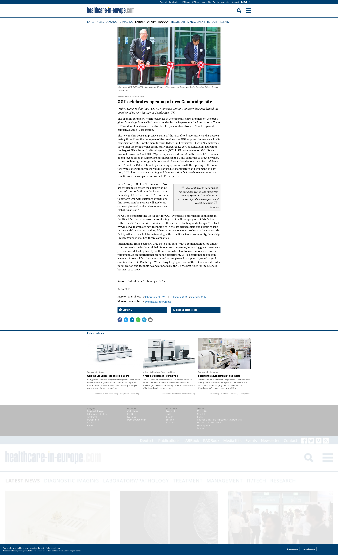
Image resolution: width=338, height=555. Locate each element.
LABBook (186, 2)
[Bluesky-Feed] (245, 2)
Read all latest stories (186, 309)
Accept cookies (309, 549)
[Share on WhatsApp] (138, 319)
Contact (235, 2)
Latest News (95, 21)
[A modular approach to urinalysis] (169, 353)
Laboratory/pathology (152, 21)
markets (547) (199, 297)
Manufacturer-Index (136, 419)
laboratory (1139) (155, 297)
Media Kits (206, 2)
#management (245, 393)
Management (196, 21)
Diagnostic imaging (119, 21)
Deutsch (163, 2)
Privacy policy (203, 425)
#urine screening (188, 393)
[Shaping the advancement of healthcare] (224, 353)
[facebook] (242, 2)
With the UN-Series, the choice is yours (108, 375)
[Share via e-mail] (150, 319)
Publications (174, 2)
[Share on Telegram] (144, 319)
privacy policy (22, 551)
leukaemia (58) (178, 297)
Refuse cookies (292, 549)
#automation (166, 393)
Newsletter (225, 2)
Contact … (127, 309)
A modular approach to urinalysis (160, 375)
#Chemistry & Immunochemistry (106, 393)
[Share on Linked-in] (132, 319)
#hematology (214, 393)
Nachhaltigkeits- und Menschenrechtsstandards (219, 419)
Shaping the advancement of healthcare (219, 375)
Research (225, 21)
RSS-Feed (170, 422)
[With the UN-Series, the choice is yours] (113, 353)
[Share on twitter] (126, 319)
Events (216, 2)
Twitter (169, 414)
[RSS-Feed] (249, 2)
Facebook (170, 411)
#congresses (124, 393)
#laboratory (135, 393)
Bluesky (169, 416)
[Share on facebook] (120, 319)
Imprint (200, 428)
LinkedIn (170, 419)
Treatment (178, 21)
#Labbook (224, 393)
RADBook (195, 2)
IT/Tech (212, 21)
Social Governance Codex (209, 422)
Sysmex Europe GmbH (158, 301)
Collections (132, 411)
